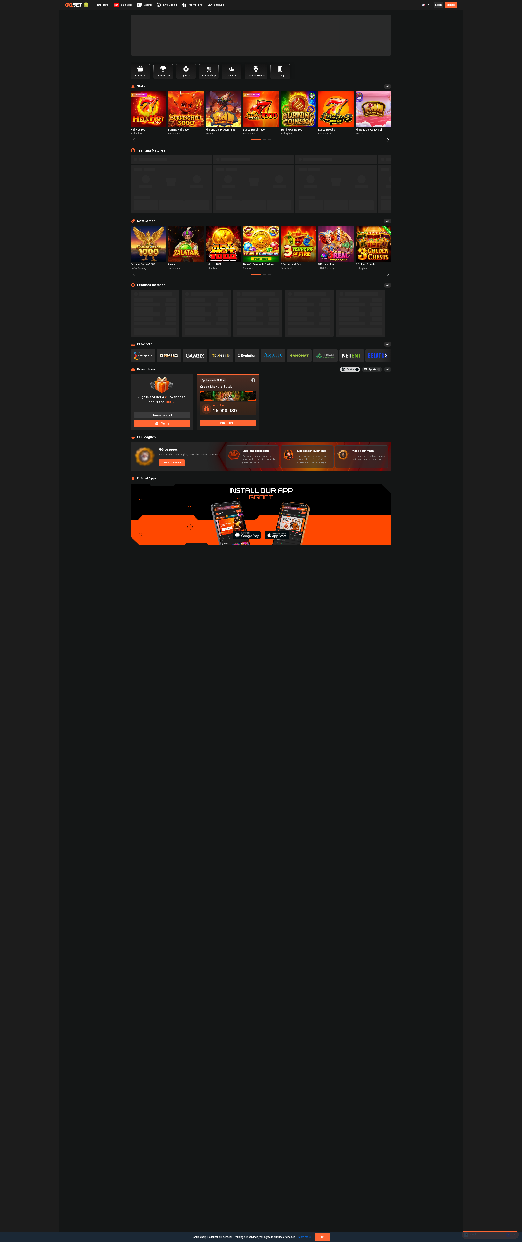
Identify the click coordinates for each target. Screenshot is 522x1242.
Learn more (304, 1237)
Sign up (451, 4)
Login (438, 4)
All (387, 86)
